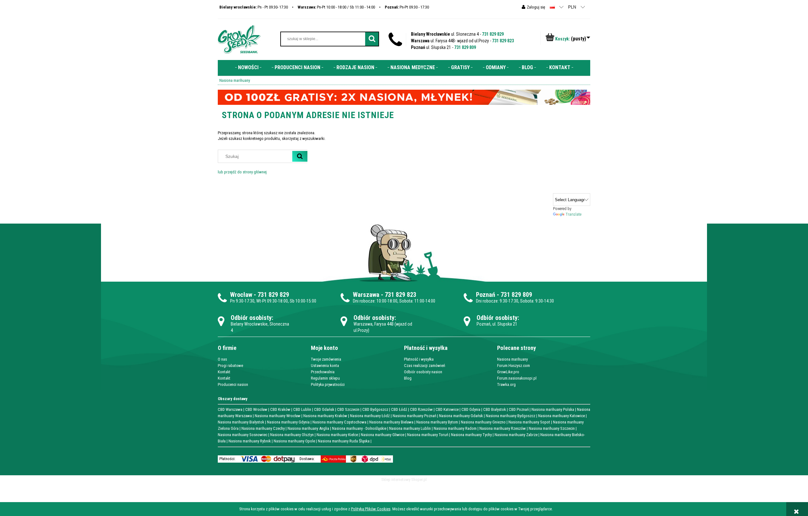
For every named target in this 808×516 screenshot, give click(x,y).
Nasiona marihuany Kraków (325, 415)
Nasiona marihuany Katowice (561, 415)
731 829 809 (465, 47)
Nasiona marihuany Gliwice (382, 434)
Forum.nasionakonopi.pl (517, 378)
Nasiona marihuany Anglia (308, 428)
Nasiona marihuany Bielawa (391, 422)
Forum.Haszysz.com (513, 365)
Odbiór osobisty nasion (423, 371)
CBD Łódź (399, 409)
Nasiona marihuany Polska (553, 409)
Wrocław (241, 294)
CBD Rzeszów (421, 409)
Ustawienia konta (325, 365)
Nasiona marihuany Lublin (410, 428)
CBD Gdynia (470, 409)
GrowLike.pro (508, 371)
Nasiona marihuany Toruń (427, 434)
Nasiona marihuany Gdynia (288, 422)
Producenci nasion (233, 384)
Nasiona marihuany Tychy (471, 434)
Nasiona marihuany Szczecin (552, 428)
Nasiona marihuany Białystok (241, 422)
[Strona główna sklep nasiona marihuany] (239, 39)
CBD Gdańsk (324, 409)
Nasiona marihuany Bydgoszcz (510, 415)
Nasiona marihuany (512, 359)
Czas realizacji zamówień (424, 365)
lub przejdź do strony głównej (242, 172)
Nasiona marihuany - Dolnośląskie (359, 428)
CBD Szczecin (348, 409)
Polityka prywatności (328, 384)
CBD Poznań (519, 409)
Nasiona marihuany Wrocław (277, 415)
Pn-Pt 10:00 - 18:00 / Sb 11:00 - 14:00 (336, 7)
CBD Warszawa (230, 409)
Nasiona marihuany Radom (455, 428)
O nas (222, 359)
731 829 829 (493, 34)
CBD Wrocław (256, 409)
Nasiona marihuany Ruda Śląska (344, 441)
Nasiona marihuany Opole (294, 441)
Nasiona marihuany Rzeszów (502, 428)
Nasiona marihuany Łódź (370, 415)
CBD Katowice (447, 409)
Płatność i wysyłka (419, 359)
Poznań (485, 294)
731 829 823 (503, 40)
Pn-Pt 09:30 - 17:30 (407, 7)
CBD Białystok (494, 409)
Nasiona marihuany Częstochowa (339, 422)
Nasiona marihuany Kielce (337, 434)
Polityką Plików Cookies (370, 509)
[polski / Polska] (552, 7)
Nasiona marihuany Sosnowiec (242, 434)
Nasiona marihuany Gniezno (483, 422)
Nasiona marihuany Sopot (529, 422)
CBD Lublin (302, 409)
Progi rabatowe (230, 365)
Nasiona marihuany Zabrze (516, 434)
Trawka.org (506, 384)
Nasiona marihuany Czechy (263, 428)
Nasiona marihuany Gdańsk (461, 415)
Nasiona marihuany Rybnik (250, 441)
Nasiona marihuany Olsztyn (292, 434)
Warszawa (366, 294)
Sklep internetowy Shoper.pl (404, 479)
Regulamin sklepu (325, 378)
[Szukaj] (299, 156)
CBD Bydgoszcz (375, 409)
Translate (573, 214)
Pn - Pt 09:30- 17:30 (253, 7)
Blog (408, 378)
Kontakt (224, 371)
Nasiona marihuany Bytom (437, 422)
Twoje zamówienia (326, 359)
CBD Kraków (280, 409)
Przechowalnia (323, 371)
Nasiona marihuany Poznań (414, 415)
